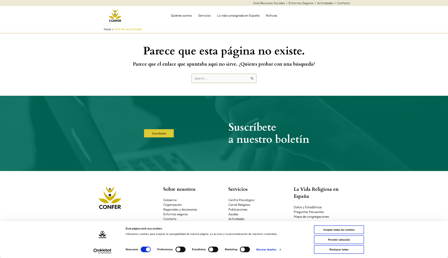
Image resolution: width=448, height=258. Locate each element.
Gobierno (170, 200)
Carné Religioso (239, 205)
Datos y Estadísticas (308, 207)
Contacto (169, 219)
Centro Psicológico (241, 200)
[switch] (181, 249)
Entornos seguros (175, 214)
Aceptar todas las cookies (339, 229)
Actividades (236, 219)
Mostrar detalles (266, 249)
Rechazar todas (339, 249)
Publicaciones (237, 209)
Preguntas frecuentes (309, 212)
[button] (159, 133)
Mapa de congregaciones (311, 217)
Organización (172, 205)
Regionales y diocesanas (180, 209)
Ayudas (233, 214)
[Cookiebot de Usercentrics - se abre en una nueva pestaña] (102, 251)
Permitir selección (339, 239)
